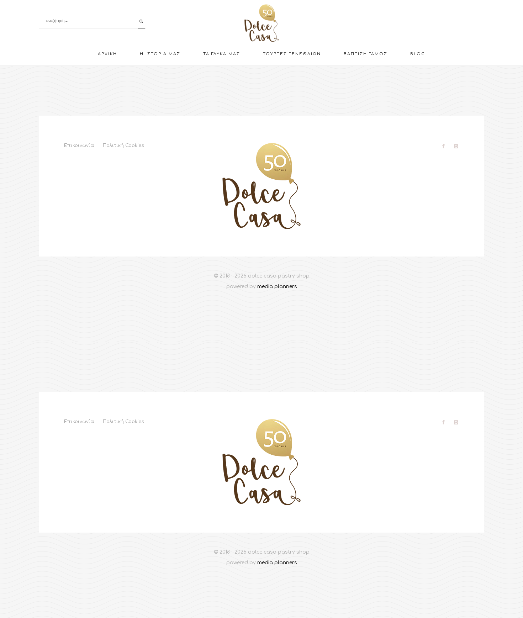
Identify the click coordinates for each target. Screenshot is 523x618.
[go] (141, 21)
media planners (277, 286)
